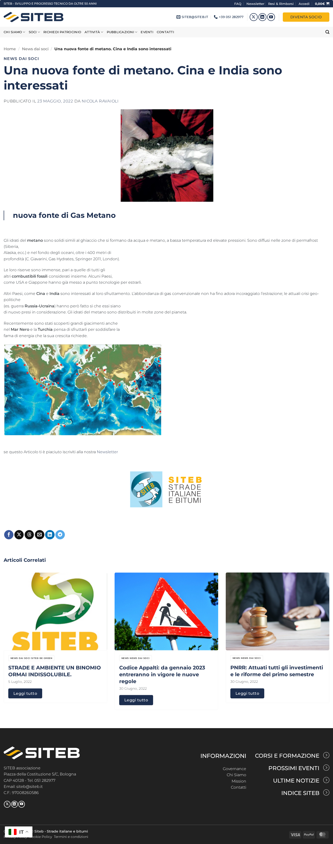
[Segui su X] (254, 17)
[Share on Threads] (29, 535)
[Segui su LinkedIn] (262, 17)
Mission (239, 781)
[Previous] (13, 628)
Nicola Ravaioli (100, 101)
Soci (33, 32)
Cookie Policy (40, 836)
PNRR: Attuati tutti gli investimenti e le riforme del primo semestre (276, 671)
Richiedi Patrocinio (62, 32)
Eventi (147, 32)
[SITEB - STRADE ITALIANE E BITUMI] (33, 16)
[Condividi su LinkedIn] (49, 535)
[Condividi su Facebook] (8, 535)
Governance (234, 768)
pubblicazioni (120, 32)
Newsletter (255, 4)
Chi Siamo (236, 775)
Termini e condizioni (71, 836)
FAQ (238, 4)
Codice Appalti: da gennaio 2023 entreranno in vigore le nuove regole (162, 674)
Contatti (165, 32)
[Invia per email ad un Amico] (39, 535)
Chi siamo (13, 32)
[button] (304, 3)
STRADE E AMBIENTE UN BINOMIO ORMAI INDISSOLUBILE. (54, 671)
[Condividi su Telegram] (60, 535)
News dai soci (35, 49)
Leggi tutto (25, 693)
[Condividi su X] (19, 535)
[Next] (320, 628)
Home (10, 49)
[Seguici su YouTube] (271, 17)
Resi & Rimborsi (281, 4)
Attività (92, 32)
